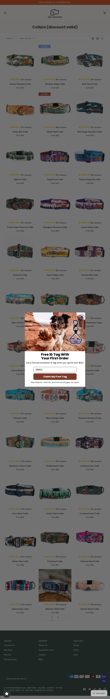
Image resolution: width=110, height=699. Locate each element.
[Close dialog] (82, 316)
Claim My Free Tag (55, 376)
